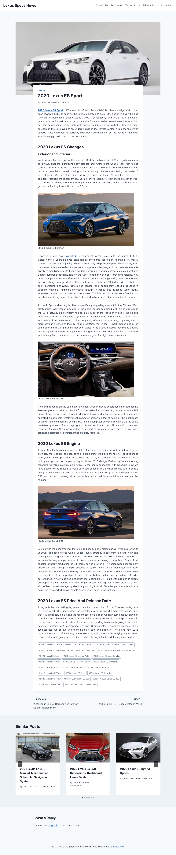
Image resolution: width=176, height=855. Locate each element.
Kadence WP (117, 846)
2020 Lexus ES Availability (106, 662)
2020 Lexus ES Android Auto (75, 656)
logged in (53, 825)
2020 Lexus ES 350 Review (52, 650)
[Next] (156, 764)
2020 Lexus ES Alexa (49, 656)
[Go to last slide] (20, 764)
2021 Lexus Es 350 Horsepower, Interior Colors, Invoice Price (55, 703)
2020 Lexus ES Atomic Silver (76, 662)
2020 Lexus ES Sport (50, 110)
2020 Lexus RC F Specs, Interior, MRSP (121, 701)
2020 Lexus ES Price (75, 673)
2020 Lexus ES (46, 645)
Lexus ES (42, 90)
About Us (166, 5)
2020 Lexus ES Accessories (81, 650)
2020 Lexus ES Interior (74, 667)
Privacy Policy (150, 5)
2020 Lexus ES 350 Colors (91, 645)
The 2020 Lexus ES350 (50, 684)
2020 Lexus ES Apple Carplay (106, 656)
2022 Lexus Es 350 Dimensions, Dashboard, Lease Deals (86, 773)
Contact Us (102, 5)
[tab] (82, 797)
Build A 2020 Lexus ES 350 (76, 679)
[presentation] (38, 747)
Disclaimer (117, 5)
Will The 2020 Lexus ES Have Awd (80, 684)
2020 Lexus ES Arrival (49, 662)
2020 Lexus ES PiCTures (50, 673)
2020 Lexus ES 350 (66, 645)
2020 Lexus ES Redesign (100, 673)
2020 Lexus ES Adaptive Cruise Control (115, 650)
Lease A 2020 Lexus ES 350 (106, 679)
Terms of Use (132, 5)
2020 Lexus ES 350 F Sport (120, 645)
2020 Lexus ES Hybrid (49, 667)
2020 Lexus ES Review (50, 679)
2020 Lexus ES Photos (99, 667)
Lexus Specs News (49, 102)
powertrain (71, 256)
